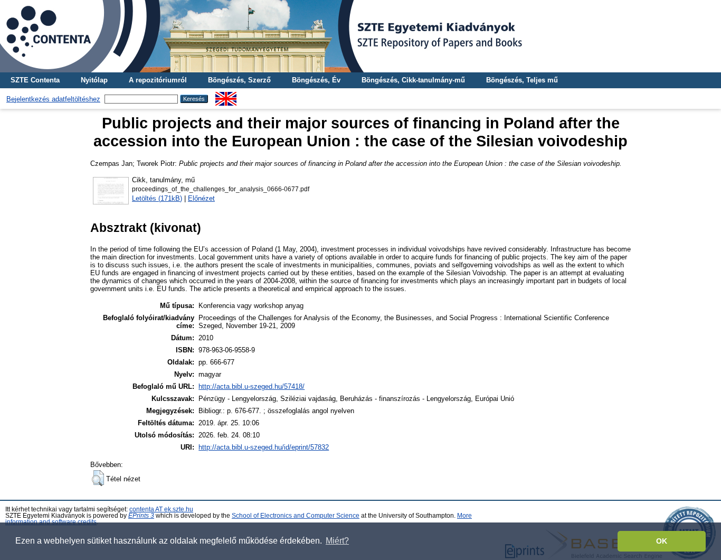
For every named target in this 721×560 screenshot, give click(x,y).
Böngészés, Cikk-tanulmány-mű (413, 80)
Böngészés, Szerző (239, 80)
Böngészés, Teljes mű (522, 80)
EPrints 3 (141, 515)
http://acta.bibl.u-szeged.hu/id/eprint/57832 (263, 447)
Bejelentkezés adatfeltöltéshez (53, 99)
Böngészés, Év (316, 80)
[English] (225, 96)
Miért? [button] (337, 540)
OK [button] (661, 541)
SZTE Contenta (35, 80)
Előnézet (201, 198)
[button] (98, 478)
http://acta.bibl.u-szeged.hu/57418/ (251, 386)
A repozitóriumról (158, 80)
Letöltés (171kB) (157, 198)
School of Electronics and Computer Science (295, 515)
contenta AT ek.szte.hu (161, 509)
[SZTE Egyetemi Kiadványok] (360, 36)
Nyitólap (94, 80)
